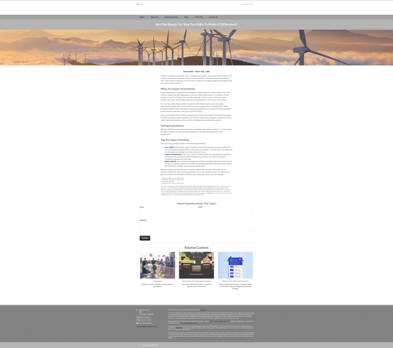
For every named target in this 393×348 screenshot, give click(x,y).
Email (200, 207)
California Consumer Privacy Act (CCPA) (220, 321)
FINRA (177, 328)
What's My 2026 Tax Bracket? (235, 281)
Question (143, 220)
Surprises (158, 281)
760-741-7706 (248, 4)
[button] (154, 17)
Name (142, 207)
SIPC (181, 328)
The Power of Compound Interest (196, 281)
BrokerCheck (203, 309)
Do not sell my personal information (188, 323)
